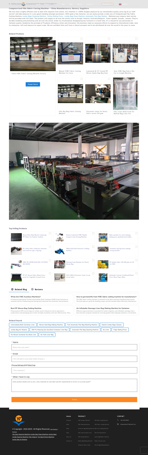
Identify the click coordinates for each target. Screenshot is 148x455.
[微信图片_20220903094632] (54, 38)
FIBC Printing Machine (100, 432)
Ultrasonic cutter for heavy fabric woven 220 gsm (96, 112)
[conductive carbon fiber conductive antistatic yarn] (49, 246)
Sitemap (14, 432)
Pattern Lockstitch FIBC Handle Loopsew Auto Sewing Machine (76, 236)
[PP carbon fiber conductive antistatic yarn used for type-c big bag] (16, 250)
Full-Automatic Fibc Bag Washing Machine (82, 325)
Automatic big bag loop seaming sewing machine (120, 249)
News (55, 4)
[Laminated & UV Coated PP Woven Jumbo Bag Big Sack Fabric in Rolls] (98, 53)
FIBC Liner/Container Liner (85, 432)
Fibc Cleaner (33, 437)
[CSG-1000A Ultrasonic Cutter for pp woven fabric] (59, 277)
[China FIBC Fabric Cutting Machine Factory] (33, 54)
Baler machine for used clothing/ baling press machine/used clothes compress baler (121, 236)
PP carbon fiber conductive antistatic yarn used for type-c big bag (35, 249)
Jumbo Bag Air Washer (19, 330)
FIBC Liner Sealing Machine (101, 428)
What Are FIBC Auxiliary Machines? (26, 297)
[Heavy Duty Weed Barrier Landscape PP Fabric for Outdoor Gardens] (16, 237)
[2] (136, 260)
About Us (79, 4)
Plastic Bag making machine (85, 441)
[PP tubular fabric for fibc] (109, 38)
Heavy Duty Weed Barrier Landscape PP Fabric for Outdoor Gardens (35, 236)
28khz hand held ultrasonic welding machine (77, 249)
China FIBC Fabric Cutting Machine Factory (29, 73)
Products (47, 4)
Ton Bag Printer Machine (46, 437)
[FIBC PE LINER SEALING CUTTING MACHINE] (16, 264)
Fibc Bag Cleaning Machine (21, 434)
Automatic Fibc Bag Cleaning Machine (85, 330)
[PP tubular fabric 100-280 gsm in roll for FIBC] (103, 264)
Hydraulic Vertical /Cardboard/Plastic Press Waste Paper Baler (122, 276)
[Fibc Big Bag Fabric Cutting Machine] (70, 93)
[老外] (136, 79)
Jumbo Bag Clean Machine (75, 16)
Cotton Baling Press (55, 16)
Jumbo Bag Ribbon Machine (102, 437)
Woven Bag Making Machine (102, 445)
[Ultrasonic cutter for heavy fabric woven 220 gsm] (98, 93)
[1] (136, 38)
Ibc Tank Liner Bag (47, 335)
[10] (81, 38)
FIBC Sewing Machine (83, 437)
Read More (33, 84)
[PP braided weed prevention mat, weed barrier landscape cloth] (49, 273)
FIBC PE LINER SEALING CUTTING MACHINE (35, 263)
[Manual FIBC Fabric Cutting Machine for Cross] (70, 53)
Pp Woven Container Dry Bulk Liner (23, 335)
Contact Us (90, 4)
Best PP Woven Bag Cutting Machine (26, 308)
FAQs (70, 4)
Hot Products (54, 429)
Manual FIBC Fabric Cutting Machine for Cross (70, 72)
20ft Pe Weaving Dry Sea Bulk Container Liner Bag (49, 330)
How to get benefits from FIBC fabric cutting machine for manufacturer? (106, 297)
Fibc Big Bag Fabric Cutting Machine (70, 112)
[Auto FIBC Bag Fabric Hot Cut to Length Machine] (125, 53)
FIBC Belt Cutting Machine (101, 420)
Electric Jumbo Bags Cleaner (112, 325)
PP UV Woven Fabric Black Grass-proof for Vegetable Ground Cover (34, 276)
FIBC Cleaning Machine (84, 424)
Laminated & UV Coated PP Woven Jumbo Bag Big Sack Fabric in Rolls (97, 73)
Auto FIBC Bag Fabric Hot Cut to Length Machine (124, 72)
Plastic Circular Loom (100, 441)
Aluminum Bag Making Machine (86, 428)
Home (38, 4)
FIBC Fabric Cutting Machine (102, 424)
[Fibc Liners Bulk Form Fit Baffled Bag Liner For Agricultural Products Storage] (125, 93)
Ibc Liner (106, 330)
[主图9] (49, 233)
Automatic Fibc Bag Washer (96, 16)
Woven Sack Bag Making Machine (51, 325)
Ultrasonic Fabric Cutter (84, 445)
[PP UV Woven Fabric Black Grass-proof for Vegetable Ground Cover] (16, 277)
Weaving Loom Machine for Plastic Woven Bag (77, 263)
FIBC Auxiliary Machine (84, 420)
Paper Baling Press (120, 330)
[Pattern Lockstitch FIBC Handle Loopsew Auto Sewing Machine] (59, 237)
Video (63, 4)
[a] (49, 260)
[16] (136, 233)
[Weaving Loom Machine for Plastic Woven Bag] (59, 264)
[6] (93, 246)
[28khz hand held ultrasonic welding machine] (59, 251)
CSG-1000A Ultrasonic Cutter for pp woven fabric (78, 276)
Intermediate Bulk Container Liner (23, 325)
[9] (109, 79)
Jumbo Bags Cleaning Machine (34, 16)
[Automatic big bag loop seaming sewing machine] (103, 249)
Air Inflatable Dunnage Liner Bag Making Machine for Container (102, 308)
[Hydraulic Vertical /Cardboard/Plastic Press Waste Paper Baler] (103, 277)
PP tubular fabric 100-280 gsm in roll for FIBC (122, 263)
